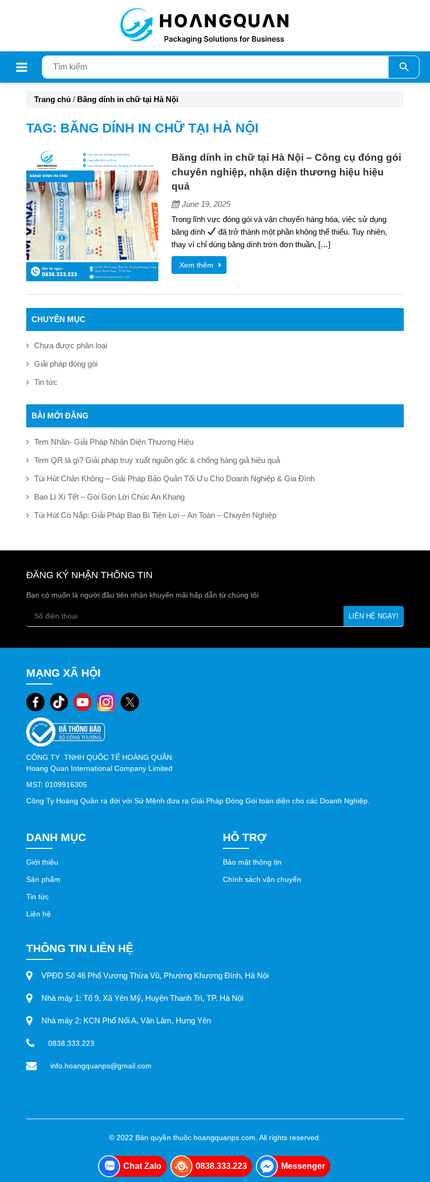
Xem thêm (196, 265)
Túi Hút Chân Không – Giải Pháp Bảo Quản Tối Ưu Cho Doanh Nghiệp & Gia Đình (174, 478)
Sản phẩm (44, 879)
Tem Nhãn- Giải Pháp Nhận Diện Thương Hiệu (114, 441)
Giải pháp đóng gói (66, 363)
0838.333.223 (71, 1043)
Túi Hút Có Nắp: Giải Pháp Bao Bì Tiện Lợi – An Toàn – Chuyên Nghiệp (155, 515)
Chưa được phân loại (70, 345)
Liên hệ (39, 914)
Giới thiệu (42, 862)
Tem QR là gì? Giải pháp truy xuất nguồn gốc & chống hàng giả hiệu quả (157, 460)
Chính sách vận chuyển (262, 879)
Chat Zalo (142, 1166)
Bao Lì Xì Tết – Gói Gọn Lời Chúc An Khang (109, 496)
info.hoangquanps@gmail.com (101, 1066)
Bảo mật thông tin (252, 862)
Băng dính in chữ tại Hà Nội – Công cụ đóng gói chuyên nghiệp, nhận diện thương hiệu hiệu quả (286, 172)
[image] (92, 214)
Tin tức (46, 382)
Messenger (303, 1166)
